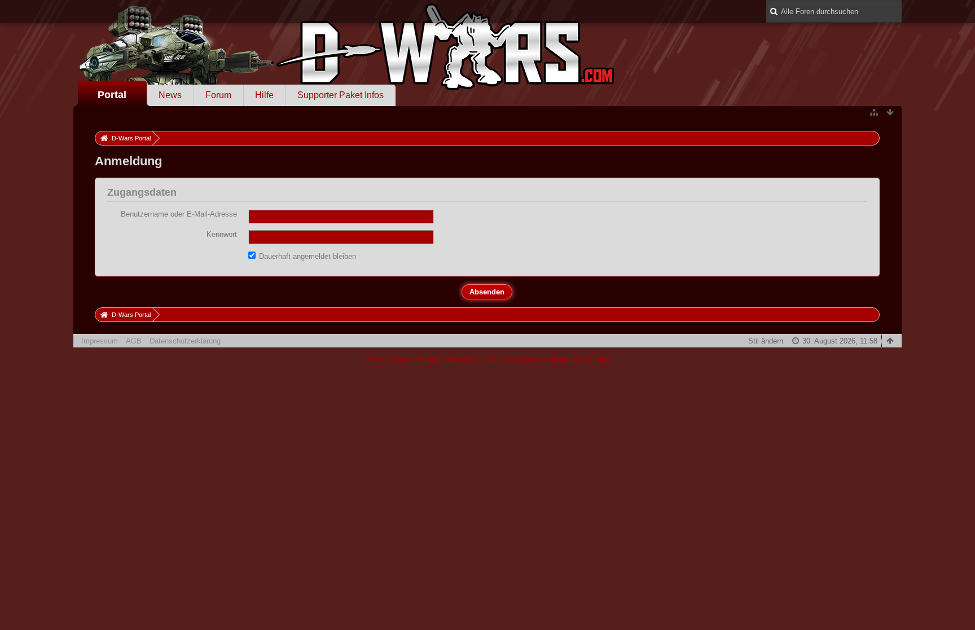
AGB (134, 341)
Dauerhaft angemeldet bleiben (306, 256)
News (170, 95)
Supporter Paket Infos (340, 95)
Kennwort (222, 234)
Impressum (99, 341)
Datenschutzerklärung (185, 341)
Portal (112, 94)
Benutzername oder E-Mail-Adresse (179, 214)
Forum (218, 95)
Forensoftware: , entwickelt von (487, 359)
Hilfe (264, 95)
